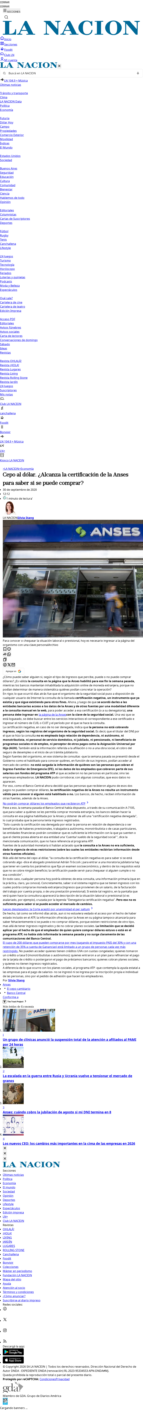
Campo (4, 127)
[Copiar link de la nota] (5, 659)
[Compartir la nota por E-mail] (13, 665)
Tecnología (7, 265)
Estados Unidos (10, 156)
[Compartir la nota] (5, 654)
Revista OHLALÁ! (10, 361)
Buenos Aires (8, 168)
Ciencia (4, 193)
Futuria (4, 118)
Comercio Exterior (12, 135)
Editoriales (7, 210)
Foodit (8, 50)
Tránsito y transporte (14, 93)
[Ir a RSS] (5, 1342)
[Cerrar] (59, 66)
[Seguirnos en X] (5, 1320)
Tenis (3, 240)
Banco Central (16, 993)
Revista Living (9, 373)
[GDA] (13, 1392)
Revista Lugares (10, 369)
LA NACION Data (11, 101)
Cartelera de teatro (12, 306)
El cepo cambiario (18, 989)
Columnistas (8, 214)
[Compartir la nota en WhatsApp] (9, 654)
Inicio (7, 39)
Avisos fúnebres (10, 327)
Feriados (5, 273)
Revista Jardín (9, 382)
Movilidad (6, 139)
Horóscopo (7, 269)
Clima (3, 97)
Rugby (4, 235)
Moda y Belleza (10, 286)
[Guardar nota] (5, 649)
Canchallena (8, 244)
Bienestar (6, 189)
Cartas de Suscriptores (15, 219)
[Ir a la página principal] (71, 34)
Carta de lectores (11, 336)
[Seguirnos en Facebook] (5, 1310)
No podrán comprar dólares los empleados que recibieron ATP (44, 803)
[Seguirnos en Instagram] (5, 1331)
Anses (7, 984)
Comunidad (7, 185)
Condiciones (48, 1379)
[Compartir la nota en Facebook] (5, 665)
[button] (71, 262)
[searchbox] (70, 73)
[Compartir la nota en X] (9, 665)
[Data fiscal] (5, 1404)
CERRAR (4, 2)
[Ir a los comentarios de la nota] (9, 649)
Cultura (5, 181)
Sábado (5, 344)
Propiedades (8, 131)
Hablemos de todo (12, 198)
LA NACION (11, 469)
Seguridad (7, 173)
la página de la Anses (52, 715)
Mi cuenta (10, 60)
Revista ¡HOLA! (9, 365)
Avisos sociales (10, 332)
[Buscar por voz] (137, 73)
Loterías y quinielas (12, 277)
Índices (4, 143)
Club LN (9, 55)
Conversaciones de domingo (19, 340)
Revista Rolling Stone (14, 378)
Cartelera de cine (11, 302)
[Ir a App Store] (13, 1362)
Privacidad (63, 1379)
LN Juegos (6, 256)
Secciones (10, 44)
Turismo (5, 260)
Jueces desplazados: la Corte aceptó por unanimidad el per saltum (46, 909)
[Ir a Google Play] (13, 1354)
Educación (7, 177)
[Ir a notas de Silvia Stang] (71, 508)
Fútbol (4, 231)
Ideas (3, 348)
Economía (26, 469)
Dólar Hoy (6, 122)
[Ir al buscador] (6, 17)
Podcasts (6, 281)
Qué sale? (6, 298)
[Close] (5, 1148)
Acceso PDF (7, 319)
